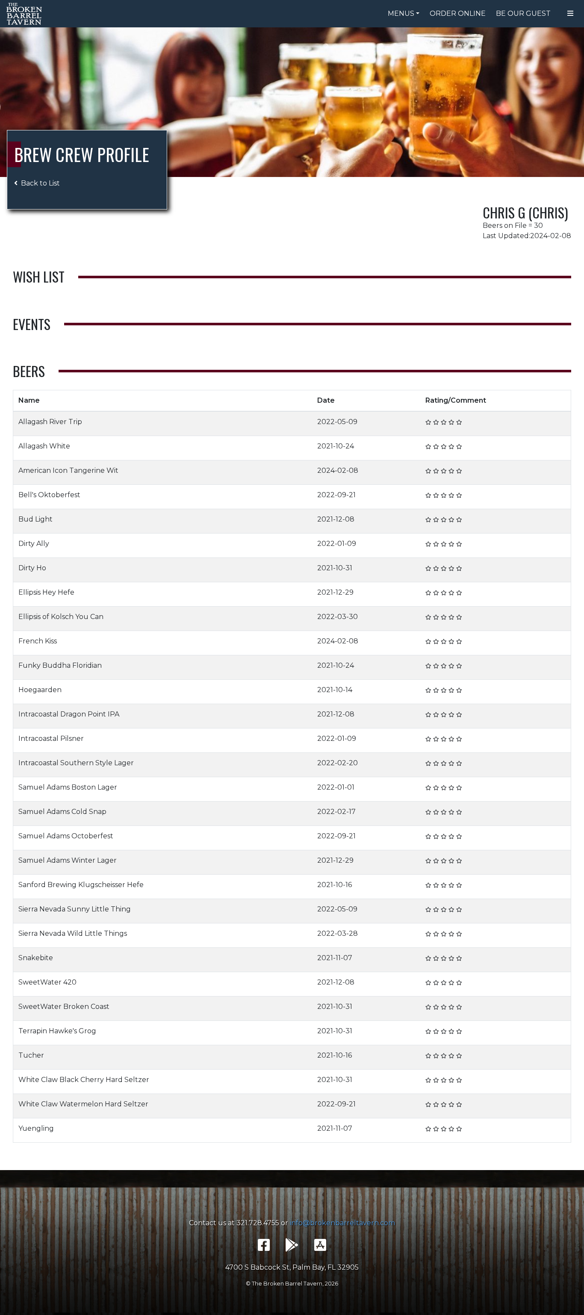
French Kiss (37, 641)
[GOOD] (444, 422)
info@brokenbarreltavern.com (342, 1223)
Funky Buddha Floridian (60, 665)
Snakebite (35, 958)
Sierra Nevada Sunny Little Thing (74, 909)
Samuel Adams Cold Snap (62, 812)
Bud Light (35, 519)
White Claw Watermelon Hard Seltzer (83, 1104)
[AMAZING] (459, 422)
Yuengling (36, 1128)
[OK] (436, 422)
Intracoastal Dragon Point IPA (68, 714)
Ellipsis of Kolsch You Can (60, 617)
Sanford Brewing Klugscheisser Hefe (81, 885)
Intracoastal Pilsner (51, 738)
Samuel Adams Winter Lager (67, 860)
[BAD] (428, 422)
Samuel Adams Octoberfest (65, 836)
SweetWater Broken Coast (63, 1006)
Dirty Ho (32, 568)
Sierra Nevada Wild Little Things (72, 933)
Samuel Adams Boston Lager (67, 787)
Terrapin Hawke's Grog (57, 1031)
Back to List (40, 183)
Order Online (458, 13)
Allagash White (44, 446)
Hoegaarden (40, 690)
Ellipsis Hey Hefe (46, 592)
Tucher (31, 1055)
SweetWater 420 (47, 982)
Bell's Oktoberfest (49, 495)
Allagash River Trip (50, 422)
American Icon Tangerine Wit (68, 470)
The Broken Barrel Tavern (25, 13)
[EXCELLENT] (451, 422)
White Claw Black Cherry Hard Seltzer (83, 1080)
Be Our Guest (523, 13)
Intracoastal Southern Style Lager (76, 763)
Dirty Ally (33, 544)
